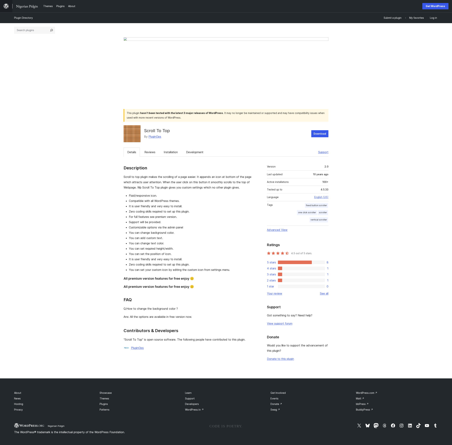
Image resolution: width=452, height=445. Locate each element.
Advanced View (277, 230)
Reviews (149, 152)
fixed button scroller (316, 205)
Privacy (18, 409)
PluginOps (154, 136)
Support (323, 152)
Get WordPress (435, 6)
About (17, 392)
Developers (192, 403)
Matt (360, 398)
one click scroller (307, 212)
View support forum (279, 323)
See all (324, 293)
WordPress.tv (194, 409)
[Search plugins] (51, 30)
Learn (188, 392)
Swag (275, 409)
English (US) (321, 197)
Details (131, 152)
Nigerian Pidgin (56, 426)
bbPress (362, 403)
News (17, 398)
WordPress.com (366, 392)
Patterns (104, 409)
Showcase (106, 392)
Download (320, 133)
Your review (274, 293)
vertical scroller (319, 219)
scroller (323, 212)
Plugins (104, 403)
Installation (171, 152)
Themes (104, 398)
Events (274, 398)
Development (194, 152)
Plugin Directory (23, 17)
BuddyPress (364, 409)
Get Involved (278, 392)
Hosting (18, 403)
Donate (276, 403)
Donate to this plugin (280, 359)
